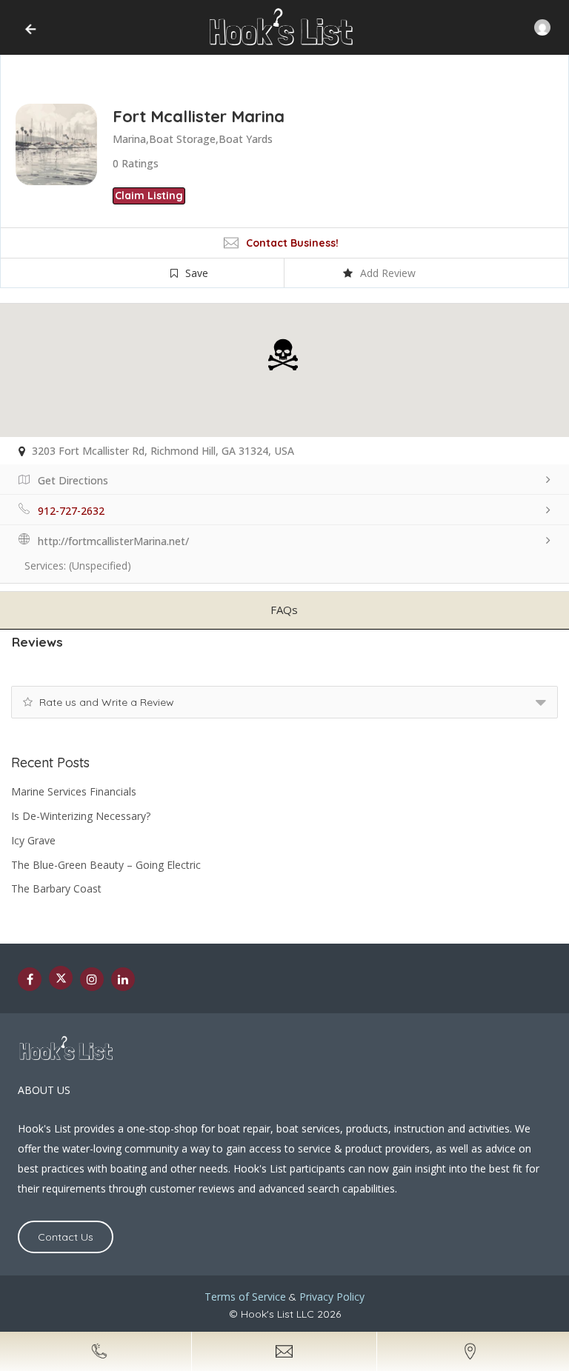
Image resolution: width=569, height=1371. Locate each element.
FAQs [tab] (284, 609)
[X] (61, 978)
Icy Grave (33, 840)
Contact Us (65, 1237)
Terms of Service (245, 1297)
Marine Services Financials (73, 791)
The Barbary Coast (56, 888)
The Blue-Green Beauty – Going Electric (106, 865)
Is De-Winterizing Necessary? (80, 816)
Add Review (388, 273)
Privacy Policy (332, 1297)
